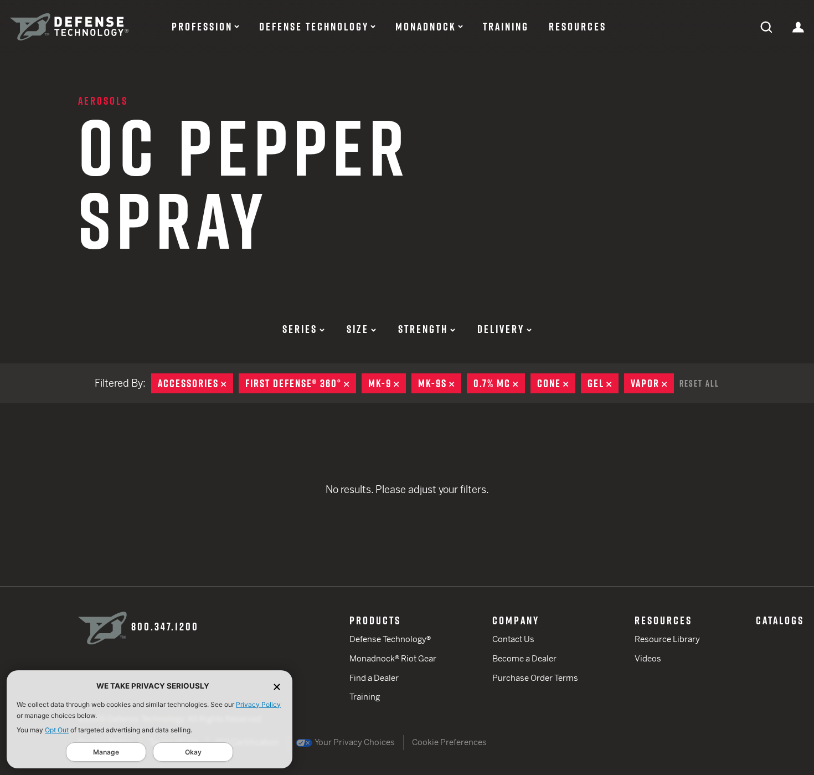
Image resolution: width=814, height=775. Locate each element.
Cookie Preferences (449, 742)
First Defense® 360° (300, 383)
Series (299, 329)
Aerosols (103, 101)
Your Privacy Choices (354, 742)
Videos (648, 658)
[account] (798, 26)
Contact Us (513, 639)
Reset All (699, 383)
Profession (202, 26)
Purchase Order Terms (535, 678)
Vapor (652, 383)
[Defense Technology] (69, 27)
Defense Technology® (390, 639)
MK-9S (439, 383)
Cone (556, 383)
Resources (577, 26)
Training (506, 26)
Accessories (195, 383)
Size (358, 329)
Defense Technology (314, 26)
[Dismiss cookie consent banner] (277, 686)
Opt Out (57, 730)
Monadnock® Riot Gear (392, 658)
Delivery (500, 329)
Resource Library (667, 639)
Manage (106, 752)
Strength (423, 329)
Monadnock (425, 26)
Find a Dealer (374, 678)
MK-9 (387, 383)
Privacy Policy (258, 704)
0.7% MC (499, 383)
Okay (193, 752)
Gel (603, 383)
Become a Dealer (524, 658)
